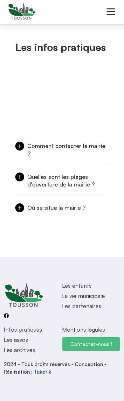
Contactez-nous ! (91, 344)
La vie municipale (83, 296)
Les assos (16, 339)
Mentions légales (83, 329)
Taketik (42, 372)
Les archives (19, 350)
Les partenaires (81, 306)
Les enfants (77, 285)
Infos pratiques (23, 329)
